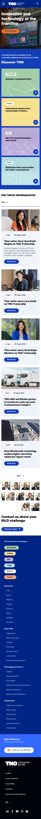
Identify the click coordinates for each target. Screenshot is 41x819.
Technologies (11, 681)
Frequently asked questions (16, 660)
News (8, 591)
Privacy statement (12, 778)
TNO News (10, 622)
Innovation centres (13, 723)
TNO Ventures (11, 719)
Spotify (27, 811)
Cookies (8, 773)
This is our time (10, 31)
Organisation (10, 633)
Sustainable (11, 547)
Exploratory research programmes (18, 685)
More (19, 476)
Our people (10, 647)
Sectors (10, 571)
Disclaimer (9, 789)
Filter (3, 202)
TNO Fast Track (11, 714)
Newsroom (8, 586)
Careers (10, 577)
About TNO (8, 629)
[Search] (37, 3)
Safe (9, 559)
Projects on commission (14, 705)
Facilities (9, 672)
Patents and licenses (13, 690)
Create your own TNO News (21, 750)
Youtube (17, 811)
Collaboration (9, 701)
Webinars (9, 600)
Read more (11, 262)
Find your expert (10, 529)
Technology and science (13, 667)
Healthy (10, 553)
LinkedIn (7, 811)
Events (8, 595)
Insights (9, 604)
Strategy (9, 642)
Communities (11, 656)
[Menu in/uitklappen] (3, 4)
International (11, 728)
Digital (9, 565)
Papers (8, 613)
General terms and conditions (16, 794)
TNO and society (12, 651)
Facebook (12, 811)
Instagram (22, 811)
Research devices (12, 676)
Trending (9, 618)
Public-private (11, 710)
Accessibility (10, 784)
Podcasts (9, 609)
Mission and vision (12, 638)
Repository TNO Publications (16, 694)
